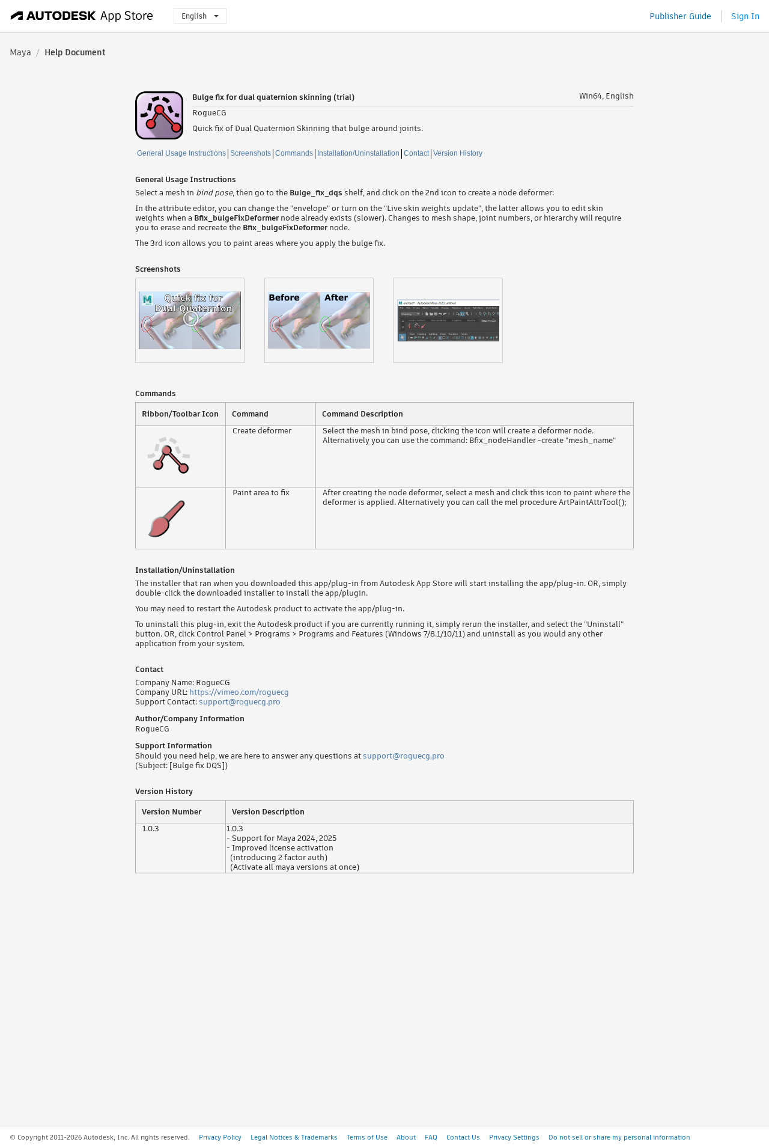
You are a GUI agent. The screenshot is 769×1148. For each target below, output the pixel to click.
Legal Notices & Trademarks (294, 1137)
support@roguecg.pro (240, 701)
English (194, 16)
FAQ (431, 1137)
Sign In (745, 16)
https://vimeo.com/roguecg (239, 692)
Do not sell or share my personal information (619, 1137)
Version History (457, 153)
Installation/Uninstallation (358, 153)
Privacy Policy (220, 1137)
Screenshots (250, 153)
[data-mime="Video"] (199, 320)
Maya (20, 52)
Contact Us (463, 1137)
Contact (416, 153)
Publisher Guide (680, 16)
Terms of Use (367, 1137)
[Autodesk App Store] (82, 16)
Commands (294, 153)
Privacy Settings (514, 1137)
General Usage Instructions (181, 153)
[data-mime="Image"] (329, 320)
